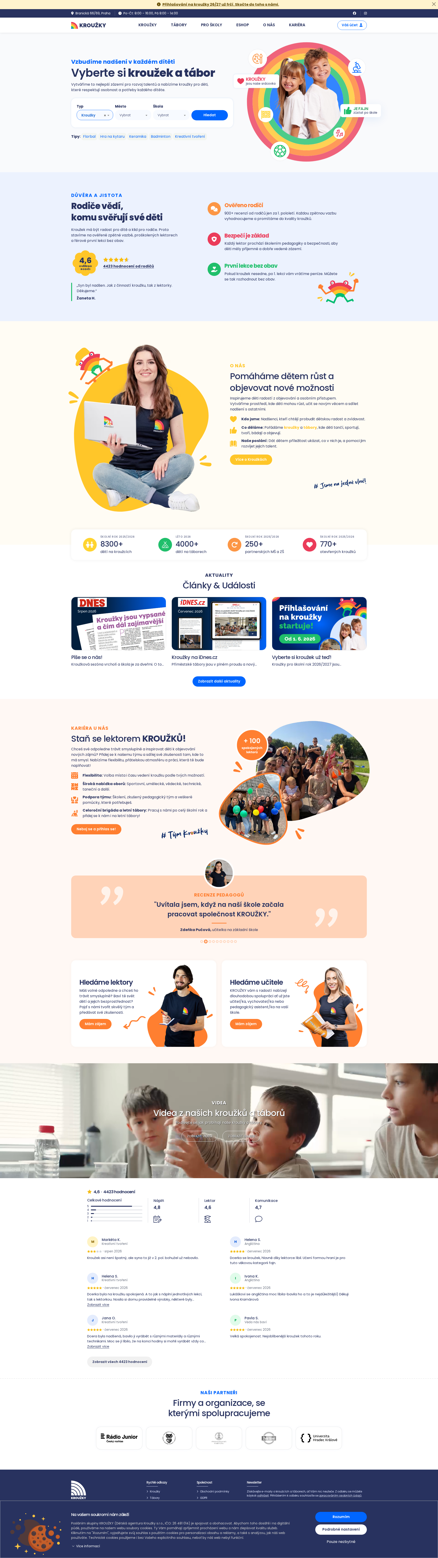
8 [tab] (228, 942)
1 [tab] (202, 942)
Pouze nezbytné (341, 1541)
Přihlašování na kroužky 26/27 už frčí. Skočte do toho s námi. (220, 4)
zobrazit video (199, 1136)
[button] (181, 1546)
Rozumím (341, 1516)
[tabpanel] (219, 897)
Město (120, 106)
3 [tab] (209, 942)
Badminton (160, 136)
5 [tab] (217, 942)
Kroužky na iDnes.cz (194, 657)
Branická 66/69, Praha (93, 13)
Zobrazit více (98, 1304)
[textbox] (133, 115)
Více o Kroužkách (251, 459)
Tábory (155, 1498)
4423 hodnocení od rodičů (128, 266)
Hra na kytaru (112, 136)
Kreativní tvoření (190, 136)
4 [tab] (214, 942)
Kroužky (155, 1491)
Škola (158, 106)
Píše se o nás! (86, 657)
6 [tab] (221, 942)
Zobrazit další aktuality (219, 681)
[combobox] (95, 115)
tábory (310, 427)
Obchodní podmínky (214, 1491)
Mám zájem (95, 1023)
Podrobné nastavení (341, 1529)
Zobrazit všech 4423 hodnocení (119, 1362)
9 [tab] (232, 942)
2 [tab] (206, 942)
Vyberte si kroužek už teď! (301, 657)
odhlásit (263, 1495)
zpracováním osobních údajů (340, 1495)
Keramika (137, 136)
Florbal (89, 136)
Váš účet (350, 25)
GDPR (203, 1498)
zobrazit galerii (241, 1136)
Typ (80, 106)
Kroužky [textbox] (88, 115)
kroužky (291, 427)
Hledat (209, 115)
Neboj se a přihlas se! (96, 829)
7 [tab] (225, 942)
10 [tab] (236, 942)
